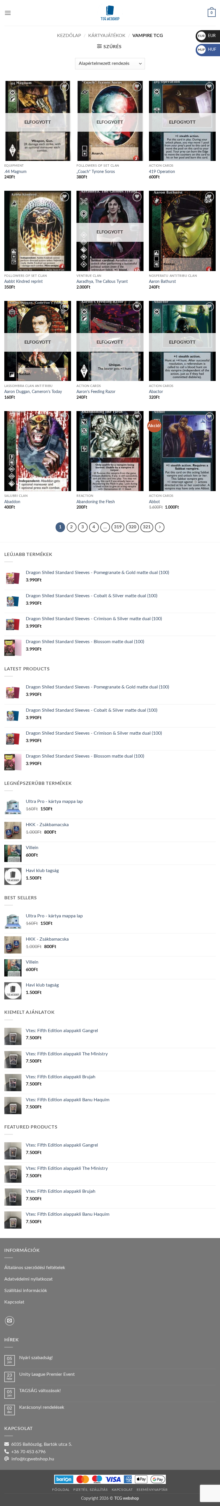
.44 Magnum (15, 172)
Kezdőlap (69, 35)
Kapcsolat (122, 1489)
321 (147, 527)
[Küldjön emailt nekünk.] (9, 1321)
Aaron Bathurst (162, 281)
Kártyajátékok (106, 35)
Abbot (154, 502)
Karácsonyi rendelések (41, 1407)
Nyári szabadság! (36, 1357)
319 (118, 527)
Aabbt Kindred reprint (23, 281)
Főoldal (60, 1489)
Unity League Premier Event (47, 1374)
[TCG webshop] (110, 13)
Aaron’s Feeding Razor (95, 392)
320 (132, 527)
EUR (207, 36)
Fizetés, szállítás (90, 1489)
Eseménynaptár (152, 1489)
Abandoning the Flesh (95, 502)
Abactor (156, 392)
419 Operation (162, 172)
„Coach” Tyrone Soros (95, 172)
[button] (7, 13)
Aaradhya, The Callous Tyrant (102, 281)
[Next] (160, 527)
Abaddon (12, 502)
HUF (207, 50)
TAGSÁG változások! (40, 1390)
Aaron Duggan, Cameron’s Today (33, 392)
